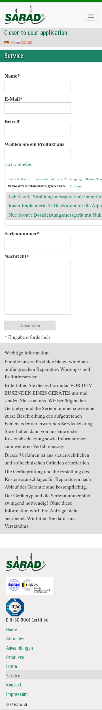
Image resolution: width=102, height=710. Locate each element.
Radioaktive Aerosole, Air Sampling (58, 179)
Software (76, 186)
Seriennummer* (22, 233)
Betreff (12, 121)
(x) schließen (19, 164)
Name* (12, 75)
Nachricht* (17, 256)
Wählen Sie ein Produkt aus (34, 144)
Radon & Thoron (19, 179)
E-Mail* (13, 98)
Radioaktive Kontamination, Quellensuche (37, 186)
